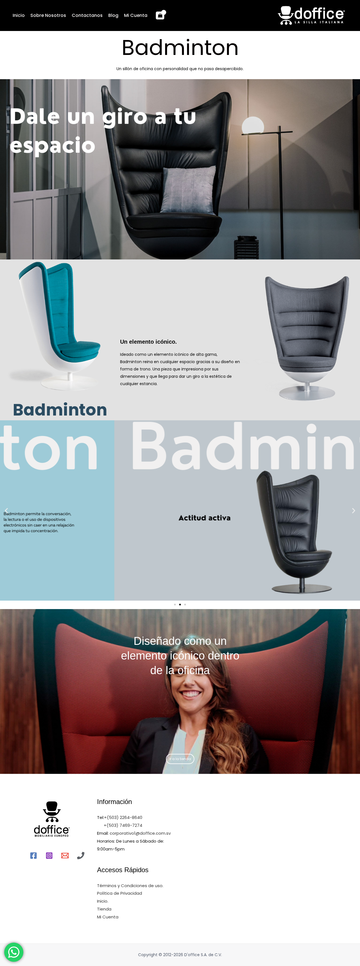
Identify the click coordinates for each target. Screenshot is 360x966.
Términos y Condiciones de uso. (130, 886)
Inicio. (102, 901)
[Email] (65, 856)
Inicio (19, 15)
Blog (113, 15)
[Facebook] (33, 856)
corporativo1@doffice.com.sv (140, 833)
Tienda (104, 909)
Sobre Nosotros (48, 15)
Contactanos (87, 15)
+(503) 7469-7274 (123, 825)
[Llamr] (81, 856)
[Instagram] (49, 856)
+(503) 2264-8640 (123, 817)
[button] (175, 604)
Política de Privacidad (119, 893)
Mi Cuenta (135, 15)
